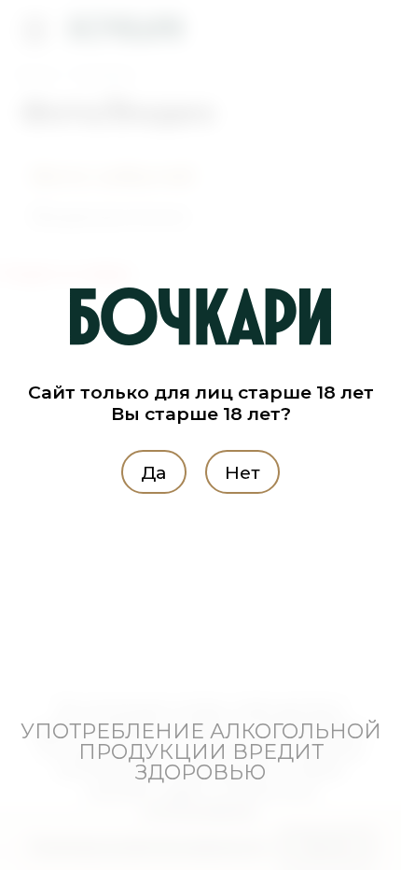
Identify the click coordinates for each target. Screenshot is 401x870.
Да (153, 471)
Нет (242, 471)
